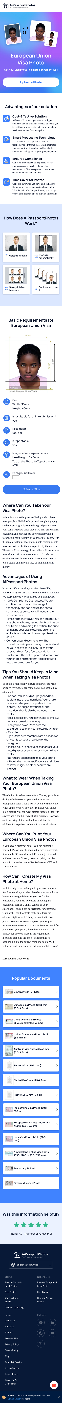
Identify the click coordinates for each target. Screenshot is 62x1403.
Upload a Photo (31, 82)
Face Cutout (42, 1292)
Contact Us (10, 1320)
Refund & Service (13, 1362)
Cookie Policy (11, 1350)
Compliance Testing (14, 1307)
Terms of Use (11, 1338)
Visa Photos (10, 1292)
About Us (9, 1326)
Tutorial (9, 1332)
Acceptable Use (12, 1368)
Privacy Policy (12, 1344)
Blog (7, 1356)
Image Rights (11, 1374)
